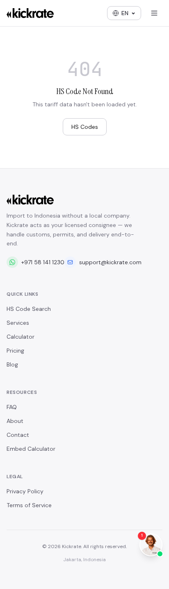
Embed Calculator (31, 448)
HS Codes (84, 126)
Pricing (15, 350)
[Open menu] (154, 13)
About (15, 421)
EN (124, 13)
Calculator (20, 336)
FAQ (12, 407)
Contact (18, 434)
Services (18, 322)
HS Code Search (29, 308)
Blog (12, 364)
